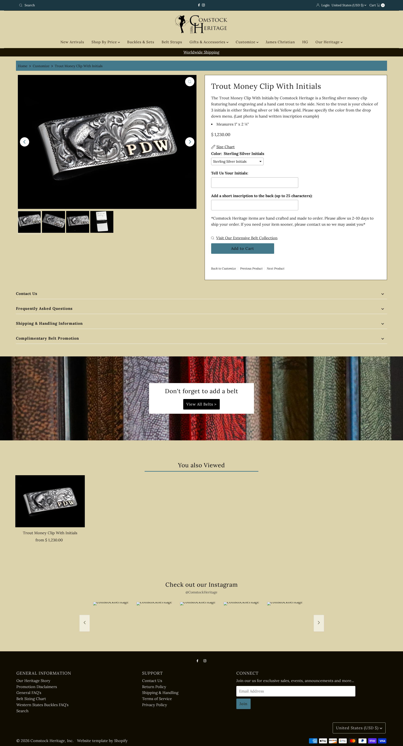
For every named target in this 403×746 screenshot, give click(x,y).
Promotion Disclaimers (36, 686)
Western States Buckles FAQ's (42, 704)
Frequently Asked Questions (44, 308)
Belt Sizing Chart (31, 698)
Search (22, 710)
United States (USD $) (348, 5)
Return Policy (154, 686)
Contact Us (26, 293)
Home (22, 66)
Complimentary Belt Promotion (47, 338)
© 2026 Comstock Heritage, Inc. (44, 740)
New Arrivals (72, 42)
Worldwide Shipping (201, 52)
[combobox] (77, 5)
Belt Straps (172, 42)
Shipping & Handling (160, 692)
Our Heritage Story (33, 680)
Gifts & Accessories (208, 42)
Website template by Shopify (102, 740)
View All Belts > (201, 404)
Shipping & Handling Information (49, 323)
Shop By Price (105, 42)
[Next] (189, 142)
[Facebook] (199, 5)
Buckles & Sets (140, 42)
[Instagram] (203, 5)
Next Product (275, 268)
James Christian (280, 42)
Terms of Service (157, 698)
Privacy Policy (154, 704)
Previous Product (251, 268)
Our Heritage (328, 42)
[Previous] (24, 142)
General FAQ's (28, 692)
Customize (246, 42)
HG (305, 42)
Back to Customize (223, 268)
